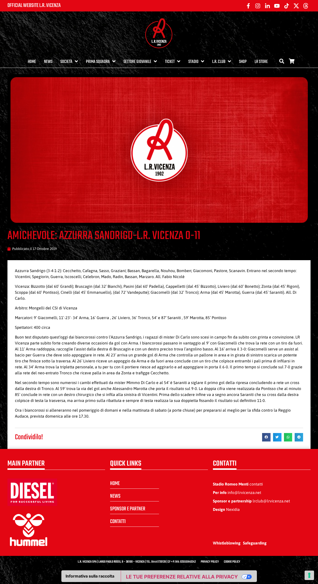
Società (66, 61)
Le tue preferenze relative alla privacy (182, 577)
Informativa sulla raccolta (90, 576)
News (48, 61)
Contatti (118, 521)
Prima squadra (98, 61)
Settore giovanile (137, 61)
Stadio (193, 61)
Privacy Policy (210, 561)
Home (32, 61)
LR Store (261, 61)
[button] (266, 437)
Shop (243, 61)
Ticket (170, 61)
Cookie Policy (232, 561)
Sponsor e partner (127, 509)
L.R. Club (218, 61)
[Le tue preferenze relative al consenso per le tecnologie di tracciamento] (309, 575)
